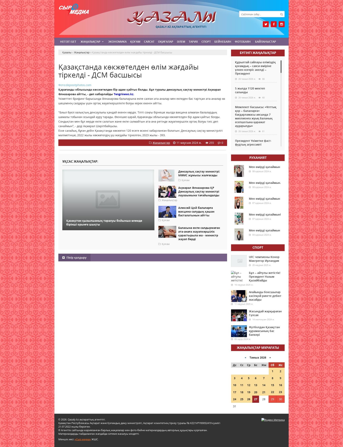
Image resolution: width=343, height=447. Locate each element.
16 (280, 385)
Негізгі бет (68, 41)
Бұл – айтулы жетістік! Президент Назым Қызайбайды (264, 276)
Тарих (193, 41)
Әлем (181, 41)
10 (234, 385)
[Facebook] (274, 24)
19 (248, 392)
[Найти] (281, 14)
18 (241, 392)
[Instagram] (282, 24)
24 (234, 399)
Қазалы (171, 18)
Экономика (117, 41)
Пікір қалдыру (76, 257)
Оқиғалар (165, 41)
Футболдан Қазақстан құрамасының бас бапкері (264, 331)
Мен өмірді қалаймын (264, 167)
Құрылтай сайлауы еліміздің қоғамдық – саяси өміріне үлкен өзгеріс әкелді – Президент (255, 67)
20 (255, 392)
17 (234, 392)
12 (248, 385)
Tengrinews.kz (123, 94)
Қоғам (135, 41)
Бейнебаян (222, 41)
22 (272, 392)
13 (255, 385)
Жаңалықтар (90, 41)
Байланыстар (265, 41)
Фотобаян (243, 41)
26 (248, 399)
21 (263, 392)
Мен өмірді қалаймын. (265, 183)
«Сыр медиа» (83, 439)
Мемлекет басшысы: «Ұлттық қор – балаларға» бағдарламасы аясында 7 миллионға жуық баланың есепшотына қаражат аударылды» (255, 116)
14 (263, 385)
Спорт (206, 41)
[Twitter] (266, 24)
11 (241, 385)
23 (280, 392)
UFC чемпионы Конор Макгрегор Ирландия (264, 259)
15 (272, 385)
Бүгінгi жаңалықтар (258, 53)
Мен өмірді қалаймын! (265, 214)
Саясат (149, 41)
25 (241, 399)
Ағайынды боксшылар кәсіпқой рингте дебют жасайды (265, 295)
